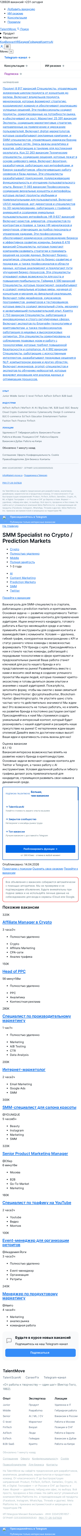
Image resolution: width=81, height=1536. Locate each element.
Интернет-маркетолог (24, 1069)
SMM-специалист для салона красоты (39, 1107)
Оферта (25, 1458)
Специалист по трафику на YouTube (36, 1202)
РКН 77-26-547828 (12, 482)
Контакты (52, 1464)
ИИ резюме (15, 13)
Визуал (10, 42)
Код (2, 42)
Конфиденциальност (44, 1458)
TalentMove (8, 29)
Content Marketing (23, 578)
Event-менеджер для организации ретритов (35, 1242)
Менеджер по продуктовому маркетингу (30, 1295)
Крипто (45, 42)
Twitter (15, 590)
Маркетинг (10, 37)
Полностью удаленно (25, 553)
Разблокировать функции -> (40, 848)
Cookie (65, 1458)
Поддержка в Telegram (35, 475)
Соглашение (10, 1458)
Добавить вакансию (21, 9)
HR (17, 42)
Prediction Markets (23, 582)
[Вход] (2, 47)
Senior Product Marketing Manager (35, 1153)
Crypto (14, 549)
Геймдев (34, 42)
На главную (10, 526)
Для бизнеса (36, 1464)
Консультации (17, 17)
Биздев (24, 42)
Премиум (14, 22)
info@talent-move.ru (12, 475)
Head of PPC (14, 971)
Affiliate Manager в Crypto (27, 922)
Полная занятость (22, 562)
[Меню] (7, 46)
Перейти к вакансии (16, 598)
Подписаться (39, 1352)
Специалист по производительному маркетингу (36, 1018)
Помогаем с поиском (17, 868)
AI (51, 42)
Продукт (9, 33)
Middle (14, 558)
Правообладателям (14, 1464)
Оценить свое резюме (47, 868)
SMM (13, 586)
